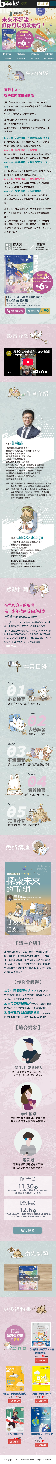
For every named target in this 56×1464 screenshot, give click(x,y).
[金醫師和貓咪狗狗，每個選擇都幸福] (41, 1334)
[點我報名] (28, 898)
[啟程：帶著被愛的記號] (14, 1378)
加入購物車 (41, 1360)
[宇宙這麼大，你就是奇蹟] (41, 1419)
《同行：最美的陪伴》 (41, 1393)
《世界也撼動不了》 (14, 1434)
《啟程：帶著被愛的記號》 (14, 1393)
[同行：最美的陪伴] (41, 1378)
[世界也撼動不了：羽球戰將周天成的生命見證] (14, 1419)
